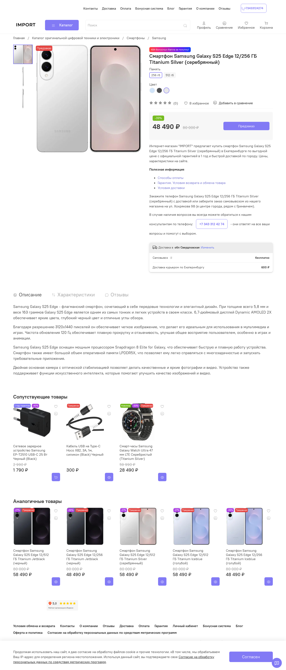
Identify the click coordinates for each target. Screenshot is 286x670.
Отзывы (224, 8)
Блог (171, 8)
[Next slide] (135, 99)
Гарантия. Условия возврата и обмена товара (191, 183)
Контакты (90, 8)
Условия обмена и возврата (34, 626)
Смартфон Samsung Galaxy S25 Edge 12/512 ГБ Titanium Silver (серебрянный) (137, 556)
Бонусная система (149, 8)
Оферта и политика (28, 632)
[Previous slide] (43, 99)
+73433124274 (253, 8)
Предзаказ (246, 126)
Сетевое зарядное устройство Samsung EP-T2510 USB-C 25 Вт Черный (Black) (30, 452)
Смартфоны (136, 38)
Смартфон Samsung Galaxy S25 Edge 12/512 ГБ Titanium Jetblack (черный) (31, 556)
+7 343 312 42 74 (211, 224)
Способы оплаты (170, 178)
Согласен (251, 656)
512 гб (170, 75)
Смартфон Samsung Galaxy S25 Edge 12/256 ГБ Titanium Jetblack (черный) (84, 556)
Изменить (207, 247)
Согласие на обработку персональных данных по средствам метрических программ (112, 632)
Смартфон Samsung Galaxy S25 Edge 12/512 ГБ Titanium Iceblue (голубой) (190, 556)
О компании (205, 8)
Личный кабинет (185, 626)
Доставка (109, 8)
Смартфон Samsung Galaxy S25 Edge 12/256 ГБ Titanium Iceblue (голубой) (244, 556)
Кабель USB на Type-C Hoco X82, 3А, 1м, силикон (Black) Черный (84, 450)
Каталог (66, 25)
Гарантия (185, 8)
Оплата (125, 8)
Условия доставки (171, 188)
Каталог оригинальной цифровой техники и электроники (75, 38)
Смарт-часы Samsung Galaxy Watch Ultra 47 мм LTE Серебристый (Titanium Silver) (136, 452)
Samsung (159, 38)
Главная (19, 38)
